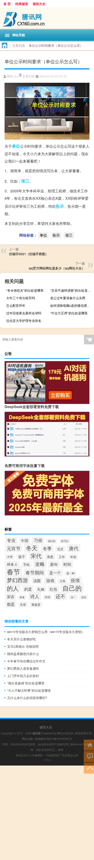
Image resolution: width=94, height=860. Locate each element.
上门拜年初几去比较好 (23, 675)
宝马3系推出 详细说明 (23, 646)
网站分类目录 (65, 733)
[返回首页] (89, 745)
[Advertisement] (47, 813)
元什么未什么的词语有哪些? (27, 697)
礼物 (40, 589)
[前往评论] (89, 756)
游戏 (50, 580)
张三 (25, 181)
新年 (54, 564)
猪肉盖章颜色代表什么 (23, 653)
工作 (62, 557)
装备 (22, 597)
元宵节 (14, 548)
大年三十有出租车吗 (20, 298)
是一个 (55, 572)
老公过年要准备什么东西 (67, 298)
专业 (11, 540)
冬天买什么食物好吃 (21, 639)
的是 (28, 589)
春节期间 (35, 572)
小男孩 (47, 760)
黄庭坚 (35, 604)
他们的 (51, 541)
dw (16, 76)
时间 (67, 564)
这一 (73, 597)
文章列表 (18, 45)
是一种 (70, 573)
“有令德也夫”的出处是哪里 (25, 290)
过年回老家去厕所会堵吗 (23, 313)
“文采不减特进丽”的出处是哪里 (71, 290)
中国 (24, 540)
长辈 (23, 604)
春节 (13, 571)
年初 (73, 557)
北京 (60, 549)
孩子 (21, 556)
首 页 (7, 3)
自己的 (72, 587)
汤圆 (37, 580)
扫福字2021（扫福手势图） (28, 254)
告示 (60, 206)
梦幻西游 (17, 580)
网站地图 (27, 739)
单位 (16, 146)
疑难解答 (40, 739)
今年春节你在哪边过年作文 (26, 661)
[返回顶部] (89, 768)
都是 (11, 604)
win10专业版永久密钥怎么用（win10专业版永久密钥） (46, 631)
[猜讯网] (47, 18)
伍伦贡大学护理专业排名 (23, 320)
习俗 (38, 540)
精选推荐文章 (83, 733)
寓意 (50, 556)
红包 (53, 589)
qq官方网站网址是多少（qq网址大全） (57, 268)
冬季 (47, 548)
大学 (10, 557)
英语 (10, 596)
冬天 (31, 548)
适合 (83, 597)
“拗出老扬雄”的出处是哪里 (25, 683)
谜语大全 (39, 3)
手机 (26, 564)
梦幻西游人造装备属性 (23, 668)
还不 (60, 596)
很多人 (12, 564)
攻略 (40, 563)
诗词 (47, 597)
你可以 (64, 541)
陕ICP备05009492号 (59, 739)
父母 (62, 581)
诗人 (34, 596)
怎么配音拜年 (15, 305)
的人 (13, 588)
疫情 (75, 580)
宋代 (36, 556)
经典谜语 (21, 3)
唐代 (73, 548)
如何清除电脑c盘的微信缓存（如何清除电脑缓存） (71, 305)
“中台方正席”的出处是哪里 (69, 313)
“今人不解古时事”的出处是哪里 (29, 690)
